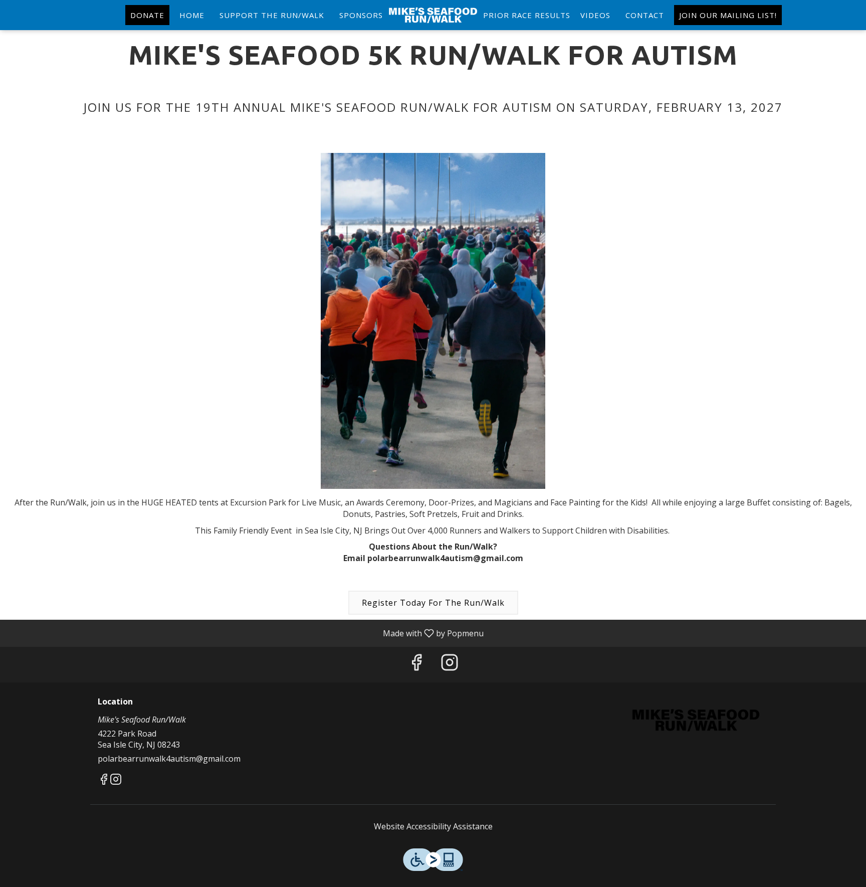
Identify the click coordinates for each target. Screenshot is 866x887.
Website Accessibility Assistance (433, 826)
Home (191, 15)
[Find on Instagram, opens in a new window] (450, 664)
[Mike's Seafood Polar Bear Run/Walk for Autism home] (433, 15)
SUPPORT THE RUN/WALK (272, 15)
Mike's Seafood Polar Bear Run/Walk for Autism (696, 720)
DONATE (147, 15)
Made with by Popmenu (246, 632)
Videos (595, 15)
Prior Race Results (526, 15)
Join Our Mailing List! (728, 15)
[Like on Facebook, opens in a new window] (416, 664)
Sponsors (361, 15)
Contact (644, 15)
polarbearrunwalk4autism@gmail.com (169, 758)
